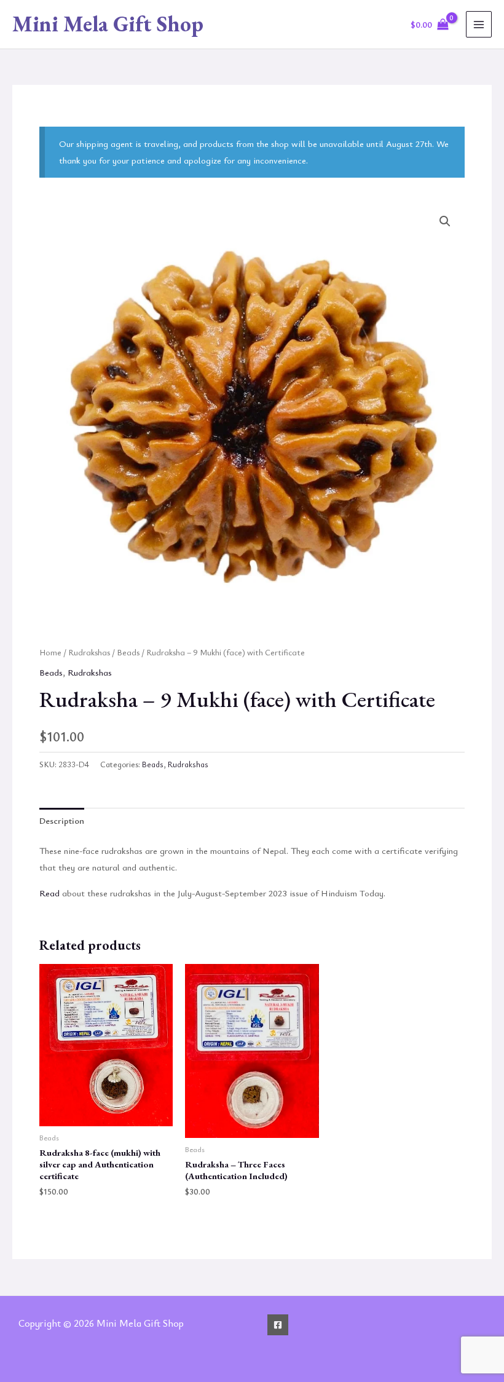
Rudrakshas (89, 652)
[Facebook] (277, 1324)
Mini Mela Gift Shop (107, 23)
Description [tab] (61, 820)
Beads (128, 652)
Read (49, 893)
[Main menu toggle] (479, 24)
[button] (445, 221)
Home (50, 652)
